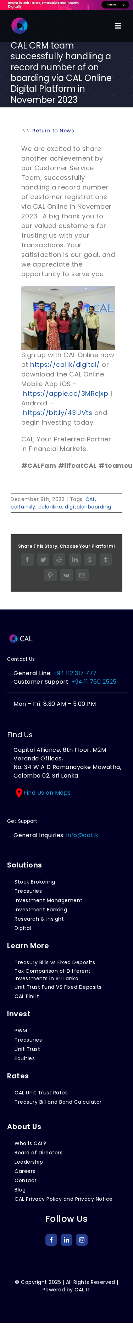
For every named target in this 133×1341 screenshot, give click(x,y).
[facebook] (51, 1240)
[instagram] (82, 1240)
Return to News (53, 130)
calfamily (23, 506)
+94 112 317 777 (75, 673)
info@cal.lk (82, 835)
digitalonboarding (88, 506)
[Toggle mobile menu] (119, 26)
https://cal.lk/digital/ (65, 364)
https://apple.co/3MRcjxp (65, 393)
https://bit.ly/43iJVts (57, 412)
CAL (90, 499)
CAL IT (82, 1289)
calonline (50, 506)
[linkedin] (66, 1240)
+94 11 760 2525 (93, 682)
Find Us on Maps (47, 793)
